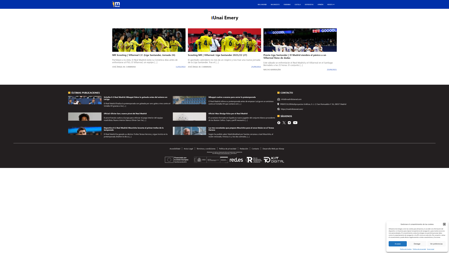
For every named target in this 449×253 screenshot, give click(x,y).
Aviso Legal (430, 249)
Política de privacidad (419, 249)
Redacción (244, 148)
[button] (444, 224)
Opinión (320, 4)
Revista (330, 4)
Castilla (298, 4)
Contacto (255, 148)
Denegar (417, 244)
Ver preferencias (436, 244)
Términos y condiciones (206, 148)
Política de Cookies (406, 249)
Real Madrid (262, 4)
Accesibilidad (175, 148)
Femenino (287, 4)
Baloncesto (275, 4)
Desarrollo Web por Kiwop (273, 148)
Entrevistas (309, 4)
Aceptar (398, 244)
